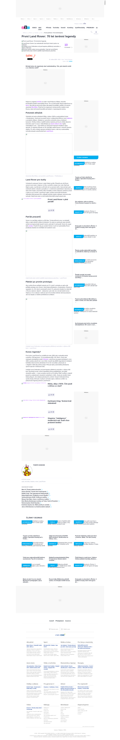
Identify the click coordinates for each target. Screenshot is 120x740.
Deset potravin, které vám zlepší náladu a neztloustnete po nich (67, 695)
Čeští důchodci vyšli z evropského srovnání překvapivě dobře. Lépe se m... (68, 673)
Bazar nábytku (63, 721)
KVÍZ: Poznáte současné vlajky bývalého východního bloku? (33, 697)
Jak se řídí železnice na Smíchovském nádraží (36, 506)
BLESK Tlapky (30, 687)
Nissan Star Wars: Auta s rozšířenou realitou (35, 499)
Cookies (88, 735)
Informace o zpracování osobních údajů (78, 735)
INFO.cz (31, 646)
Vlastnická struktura (47, 736)
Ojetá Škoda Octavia (48, 721)
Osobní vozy (46, 710)
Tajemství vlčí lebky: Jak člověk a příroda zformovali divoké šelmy (84, 694)
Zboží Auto (46, 720)
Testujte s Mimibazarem (65, 707)
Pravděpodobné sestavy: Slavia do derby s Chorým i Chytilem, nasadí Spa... (50, 649)
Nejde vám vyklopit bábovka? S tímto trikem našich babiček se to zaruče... (85, 676)
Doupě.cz (48, 18)
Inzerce (68, 621)
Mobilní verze (66, 629)
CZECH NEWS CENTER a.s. (50, 733)
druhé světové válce (56, 124)
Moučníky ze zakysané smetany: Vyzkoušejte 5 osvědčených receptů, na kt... (85, 673)
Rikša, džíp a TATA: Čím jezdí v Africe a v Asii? (60, 385)
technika (27, 481)
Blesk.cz (22, 18)
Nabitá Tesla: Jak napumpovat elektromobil (35, 493)
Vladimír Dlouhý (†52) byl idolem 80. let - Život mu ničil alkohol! (85, 656)
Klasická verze (54, 629)
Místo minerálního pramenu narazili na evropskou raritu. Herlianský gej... (34, 694)
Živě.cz (62, 18)
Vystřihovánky (80, 27)
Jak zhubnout (64, 645)
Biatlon (53, 645)
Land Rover (49, 131)
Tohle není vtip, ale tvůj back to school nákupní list (51, 690)
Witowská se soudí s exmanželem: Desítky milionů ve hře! (67, 655)
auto (23, 481)
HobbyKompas (47, 716)
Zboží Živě (46, 709)
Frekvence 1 (80, 712)
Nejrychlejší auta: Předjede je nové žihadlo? (35, 495)
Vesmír (63, 27)
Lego (62, 712)
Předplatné (60, 621)
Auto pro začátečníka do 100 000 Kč (51, 718)
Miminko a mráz (88, 646)
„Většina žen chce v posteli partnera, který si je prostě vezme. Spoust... (34, 715)
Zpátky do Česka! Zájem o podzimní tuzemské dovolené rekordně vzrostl (34, 691)
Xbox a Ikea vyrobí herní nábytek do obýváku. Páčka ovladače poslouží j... (85, 697)
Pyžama (62, 713)
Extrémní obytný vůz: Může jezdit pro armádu (35, 505)
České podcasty (81, 709)
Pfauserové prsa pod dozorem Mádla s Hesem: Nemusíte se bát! (68, 652)
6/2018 (70, 61)
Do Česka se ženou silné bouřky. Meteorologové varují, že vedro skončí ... (34, 655)
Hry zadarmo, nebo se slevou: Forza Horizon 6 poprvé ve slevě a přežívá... (85, 691)
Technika (56, 27)
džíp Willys (34, 107)
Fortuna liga (29, 709)
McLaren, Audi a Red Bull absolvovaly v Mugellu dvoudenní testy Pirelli (34, 676)
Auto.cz (35, 18)
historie (32, 481)
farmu (27, 105)
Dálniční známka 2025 (35, 667)
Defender (45, 359)
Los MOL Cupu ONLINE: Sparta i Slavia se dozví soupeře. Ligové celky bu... (51, 655)
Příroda (48, 27)
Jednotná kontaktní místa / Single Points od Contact (62, 736)
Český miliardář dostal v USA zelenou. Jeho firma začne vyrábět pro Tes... (68, 676)
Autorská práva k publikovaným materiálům (38, 735)
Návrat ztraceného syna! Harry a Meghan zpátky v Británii (67, 650)
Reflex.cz (56, 18)
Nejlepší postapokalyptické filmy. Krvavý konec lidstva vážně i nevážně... (50, 677)
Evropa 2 (79, 713)
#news (56, 687)
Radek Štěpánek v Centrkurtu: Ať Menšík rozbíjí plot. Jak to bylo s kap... (34, 717)
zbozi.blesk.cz (46, 713)
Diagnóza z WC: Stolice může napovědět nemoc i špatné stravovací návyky (68, 693)
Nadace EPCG (72, 667)
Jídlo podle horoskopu (88, 667)
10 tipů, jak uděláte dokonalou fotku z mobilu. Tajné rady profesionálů (51, 675)
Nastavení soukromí (38, 736)
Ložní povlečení (64, 720)
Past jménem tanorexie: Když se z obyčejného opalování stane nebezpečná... (84, 651)
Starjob (79, 707)
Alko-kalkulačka (30, 666)
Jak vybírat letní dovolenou (84, 648)
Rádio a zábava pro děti (82, 710)
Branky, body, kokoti (37, 707)
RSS (65, 730)
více (92, 18)
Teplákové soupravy (65, 716)
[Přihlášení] (96, 32)
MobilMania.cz (70, 18)
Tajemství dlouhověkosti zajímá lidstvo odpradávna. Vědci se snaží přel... (34, 650)
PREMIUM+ (90, 27)
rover (36, 481)
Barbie (62, 710)
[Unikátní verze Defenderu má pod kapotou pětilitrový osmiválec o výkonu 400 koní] (49, 344)
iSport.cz (41, 18)
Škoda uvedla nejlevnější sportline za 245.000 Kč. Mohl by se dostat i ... (34, 673)
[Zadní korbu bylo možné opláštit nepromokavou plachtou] (49, 275)
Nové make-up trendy (71, 646)
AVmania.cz (78, 18)
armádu (30, 226)
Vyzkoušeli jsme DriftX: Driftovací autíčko (34, 497)
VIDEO (34, 27)
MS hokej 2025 (47, 645)
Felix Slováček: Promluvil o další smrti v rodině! (34, 712)
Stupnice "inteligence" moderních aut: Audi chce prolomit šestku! (58, 420)
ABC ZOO (39, 28)
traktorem (69, 118)
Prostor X (29, 707)
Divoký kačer (37, 687)
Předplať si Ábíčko (78, 23)
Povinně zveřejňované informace (79, 736)
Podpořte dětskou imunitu (67, 687)
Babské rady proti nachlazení (67, 688)
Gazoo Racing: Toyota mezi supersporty (34, 491)
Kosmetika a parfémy (65, 715)
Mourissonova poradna (83, 687)
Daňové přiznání (64, 666)
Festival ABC (86, 688)
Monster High (63, 709)
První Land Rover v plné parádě (58, 200)
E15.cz (28, 18)
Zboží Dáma (46, 712)
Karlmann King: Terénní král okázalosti (59, 402)
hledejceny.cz (46, 707)
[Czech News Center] (62, 635)
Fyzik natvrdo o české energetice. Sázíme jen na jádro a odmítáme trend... (67, 670)
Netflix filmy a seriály (31, 688)
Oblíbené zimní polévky (83, 666)
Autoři (51, 621)
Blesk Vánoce (30, 645)
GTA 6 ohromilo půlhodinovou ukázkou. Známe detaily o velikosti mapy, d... (51, 672)
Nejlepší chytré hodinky (49, 666)
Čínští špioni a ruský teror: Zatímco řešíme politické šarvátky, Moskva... (34, 652)
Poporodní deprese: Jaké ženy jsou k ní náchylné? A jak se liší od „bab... (68, 698)
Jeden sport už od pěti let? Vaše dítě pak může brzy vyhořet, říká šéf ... (85, 654)
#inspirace (46, 687)
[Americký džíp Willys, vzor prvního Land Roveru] (49, 173)
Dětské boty (63, 718)
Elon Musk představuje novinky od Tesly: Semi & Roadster (40, 501)
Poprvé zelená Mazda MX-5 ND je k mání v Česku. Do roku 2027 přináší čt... (34, 670)
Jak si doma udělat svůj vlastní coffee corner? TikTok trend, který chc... (51, 692)
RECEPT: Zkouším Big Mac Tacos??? (51, 694)
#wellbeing (52, 687)
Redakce (61, 730)
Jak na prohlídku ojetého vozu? (50, 715)
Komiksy (70, 27)
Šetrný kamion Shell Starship (31, 503)
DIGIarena (86, 18)
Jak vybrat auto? (47, 723)
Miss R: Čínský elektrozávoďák (31, 489)
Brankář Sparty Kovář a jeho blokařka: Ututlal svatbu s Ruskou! (51, 652)
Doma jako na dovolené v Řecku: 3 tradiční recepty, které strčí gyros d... (85, 670)
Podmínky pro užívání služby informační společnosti (58, 735)
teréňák (39, 101)
